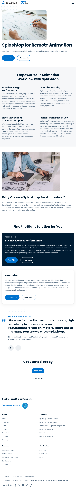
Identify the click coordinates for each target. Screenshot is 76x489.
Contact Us (24, 58)
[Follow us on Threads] (11, 485)
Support (5, 446)
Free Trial (8, 58)
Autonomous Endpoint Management (52, 426)
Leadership (5, 422)
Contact (5, 436)
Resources (5, 433)
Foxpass (42, 433)
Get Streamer (6, 461)
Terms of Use (29, 476)
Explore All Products (46, 436)
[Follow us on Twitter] (19, 485)
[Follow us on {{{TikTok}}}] (30, 485)
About (4, 414)
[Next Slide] (18, 348)
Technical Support (8, 450)
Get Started (44, 446)
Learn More (27, 260)
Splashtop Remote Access (48, 419)
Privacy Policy (17, 476)
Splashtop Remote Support (48, 422)
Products (43, 414)
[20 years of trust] (23, 3)
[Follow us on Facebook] (15, 485)
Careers (4, 429)
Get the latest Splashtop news (17, 399)
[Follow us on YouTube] (23, 485)
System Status (7, 454)
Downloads (43, 454)
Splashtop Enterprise (46, 429)
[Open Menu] (72, 2)
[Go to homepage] (10, 3)
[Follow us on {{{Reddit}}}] (27, 485)
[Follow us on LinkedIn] (3, 485)
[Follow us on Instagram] (7, 485)
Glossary (5, 440)
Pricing (41, 457)
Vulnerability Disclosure (10, 457)
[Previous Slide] (11, 348)
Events (4, 426)
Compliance (6, 476)
